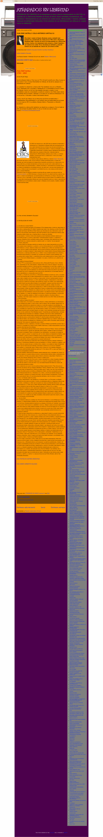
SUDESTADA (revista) (74, 796)
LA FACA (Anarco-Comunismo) (76, 414)
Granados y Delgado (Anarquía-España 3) (77, 235)
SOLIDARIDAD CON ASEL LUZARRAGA (75, 441)
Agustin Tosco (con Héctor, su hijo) (77, 48)
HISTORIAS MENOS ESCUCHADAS (77, 666)
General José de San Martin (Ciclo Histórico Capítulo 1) (77, 301)
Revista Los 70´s (73, 717)
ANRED (71, 490)
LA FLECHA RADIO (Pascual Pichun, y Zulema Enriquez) (78, 433)
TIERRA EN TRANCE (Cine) (75, 411)
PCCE (71, 710)
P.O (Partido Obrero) (74, 566)
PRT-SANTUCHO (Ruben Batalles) (77, 471)
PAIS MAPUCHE (73, 510)
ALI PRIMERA (73, 681)
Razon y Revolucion (50, 56)
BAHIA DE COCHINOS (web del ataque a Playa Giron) (76, 679)
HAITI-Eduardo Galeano (75, 88)
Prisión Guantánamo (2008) (76, 290)
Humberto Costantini (74, 157)
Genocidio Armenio (73, 111)
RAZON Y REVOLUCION (75, 778)
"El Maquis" (72, 269)
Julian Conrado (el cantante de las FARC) (77, 364)
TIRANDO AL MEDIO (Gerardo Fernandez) (76, 645)
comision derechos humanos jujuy (77, 753)
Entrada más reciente (26, 507)
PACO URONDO (73, 788)
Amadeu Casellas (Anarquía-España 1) (78, 239)
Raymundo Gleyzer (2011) (75, 109)
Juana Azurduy (73, 282)
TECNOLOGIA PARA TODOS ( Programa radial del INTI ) (76, 543)
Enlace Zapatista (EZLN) (75, 569)
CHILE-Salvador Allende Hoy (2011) (77, 76)
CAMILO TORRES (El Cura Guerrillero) (75, 674)
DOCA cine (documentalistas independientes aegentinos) (76, 762)
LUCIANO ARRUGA (74, 455)
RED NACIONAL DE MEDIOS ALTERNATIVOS (76, 493)
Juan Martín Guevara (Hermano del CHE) (77, 79)
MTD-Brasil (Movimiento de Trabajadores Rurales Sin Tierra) (77, 339)
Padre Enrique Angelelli (75, 287)
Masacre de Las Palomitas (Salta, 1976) (77, 71)
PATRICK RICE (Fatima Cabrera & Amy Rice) (77, 101)
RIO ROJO (72, 779)
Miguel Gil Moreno (74, 89)
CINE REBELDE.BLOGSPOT (75, 632)
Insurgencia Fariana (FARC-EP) (77, 398)
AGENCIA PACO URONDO (75, 730)
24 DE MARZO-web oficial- (76, 689)
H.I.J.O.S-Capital (73, 486)
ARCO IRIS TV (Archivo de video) (77, 641)
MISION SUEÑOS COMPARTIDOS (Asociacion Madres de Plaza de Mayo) (77, 407)
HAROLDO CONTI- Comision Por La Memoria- (77, 557)
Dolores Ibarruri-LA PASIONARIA (77, 311)
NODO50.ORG (73, 597)
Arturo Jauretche (74, 197)
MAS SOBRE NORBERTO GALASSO (27, 464)
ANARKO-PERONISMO (75, 643)
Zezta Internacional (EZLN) (76, 568)
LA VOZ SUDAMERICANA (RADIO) (77, 653)
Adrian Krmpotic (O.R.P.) (75, 196)
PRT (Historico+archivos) (75, 473)
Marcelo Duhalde (73, 200)
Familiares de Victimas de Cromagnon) (75, 453)
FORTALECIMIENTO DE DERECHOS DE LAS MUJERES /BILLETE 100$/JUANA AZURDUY (77, 700)
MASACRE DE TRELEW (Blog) (76, 565)
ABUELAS (72, 790)
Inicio (43, 507)
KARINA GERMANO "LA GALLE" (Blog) (76, 448)
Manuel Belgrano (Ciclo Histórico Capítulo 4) (77, 293)
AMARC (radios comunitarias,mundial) (74, 782)
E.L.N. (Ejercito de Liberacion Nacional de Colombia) (76, 671)
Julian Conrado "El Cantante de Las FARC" (77, 385)
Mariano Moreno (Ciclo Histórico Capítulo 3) (77, 295)
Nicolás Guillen (73, 244)
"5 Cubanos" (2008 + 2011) (75, 334)
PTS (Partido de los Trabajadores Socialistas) (77, 551)
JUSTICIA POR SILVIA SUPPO (76, 427)
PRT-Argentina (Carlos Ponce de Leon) (77, 467)
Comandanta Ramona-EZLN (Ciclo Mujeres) (77, 221)
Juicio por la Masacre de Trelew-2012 (77, 55)
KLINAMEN (72, 489)
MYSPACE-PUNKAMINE (75, 443)
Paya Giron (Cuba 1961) (75, 266)
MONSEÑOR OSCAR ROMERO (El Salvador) (77, 518)
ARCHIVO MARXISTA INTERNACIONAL (74, 627)
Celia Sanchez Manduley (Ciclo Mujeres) (76, 217)
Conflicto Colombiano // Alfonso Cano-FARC (76, 66)
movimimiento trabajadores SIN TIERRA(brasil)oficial (76, 815)
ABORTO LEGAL (73, 413)
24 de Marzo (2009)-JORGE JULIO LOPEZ (77, 272)
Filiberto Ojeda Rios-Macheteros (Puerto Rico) (77, 147)
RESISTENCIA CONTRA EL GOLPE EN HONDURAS (77, 573)
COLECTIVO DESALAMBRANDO (76, 515)
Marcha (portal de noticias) (76, 360)
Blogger (65, 832)
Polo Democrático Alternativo (76, 386)
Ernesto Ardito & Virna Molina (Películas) (76, 376)
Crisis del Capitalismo (74, 139)
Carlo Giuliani (73, 190)
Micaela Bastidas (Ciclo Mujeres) (77, 219)
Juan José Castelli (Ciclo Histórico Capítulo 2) (77, 298)
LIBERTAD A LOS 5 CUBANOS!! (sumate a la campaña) (76, 805)
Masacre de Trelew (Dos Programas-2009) (75, 213)
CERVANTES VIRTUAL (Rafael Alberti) (76, 538)
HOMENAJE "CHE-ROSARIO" (76, 745)
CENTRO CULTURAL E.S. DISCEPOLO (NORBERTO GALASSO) (77, 732)
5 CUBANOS (72, 803)
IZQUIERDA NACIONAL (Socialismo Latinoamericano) (77, 630)
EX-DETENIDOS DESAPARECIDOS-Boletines (77, 418)
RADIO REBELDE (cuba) (75, 769)
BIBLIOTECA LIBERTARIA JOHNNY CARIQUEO (77, 481)
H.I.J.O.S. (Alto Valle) (74, 499)
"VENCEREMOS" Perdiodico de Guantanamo (76, 725)
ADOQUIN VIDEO (73, 693)
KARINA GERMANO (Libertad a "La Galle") (77, 590)
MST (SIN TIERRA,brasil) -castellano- (76, 817)
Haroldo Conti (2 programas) (76, 204)
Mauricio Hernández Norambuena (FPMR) (77, 129)
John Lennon (72, 341)
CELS (71, 450)
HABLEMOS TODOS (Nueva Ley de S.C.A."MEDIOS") (77, 546)
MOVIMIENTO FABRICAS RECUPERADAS (75, 798)
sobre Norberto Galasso (24, 53)
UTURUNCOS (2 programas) (76, 193)
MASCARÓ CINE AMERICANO (76, 388)
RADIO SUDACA (73, 616)
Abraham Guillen (73, 50)
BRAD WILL (72, 739)
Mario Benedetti (73, 243)
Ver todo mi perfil (72, 355)
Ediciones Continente (74, 571)
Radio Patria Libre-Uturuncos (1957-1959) (76, 45)
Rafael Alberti (73, 194)
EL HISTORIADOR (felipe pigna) (76, 793)
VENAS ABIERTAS (73, 746)
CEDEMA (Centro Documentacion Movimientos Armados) (77, 369)
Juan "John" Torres (74, 169)
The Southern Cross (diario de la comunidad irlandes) (77, 706)
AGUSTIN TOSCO (73, 647)
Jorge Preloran (73, 202)
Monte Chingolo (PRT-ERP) (75, 227)
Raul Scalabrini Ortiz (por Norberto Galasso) (76, 303)
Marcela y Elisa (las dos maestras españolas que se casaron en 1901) (77, 60)
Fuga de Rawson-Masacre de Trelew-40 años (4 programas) (77, 41)
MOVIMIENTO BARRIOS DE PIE (77, 712)
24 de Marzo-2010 (74, 172)
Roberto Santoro (73, 250)
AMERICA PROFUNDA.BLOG (76, 512)
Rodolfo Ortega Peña (74, 246)
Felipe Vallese (73, 261)
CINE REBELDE (73, 633)
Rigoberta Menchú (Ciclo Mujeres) (77, 215)
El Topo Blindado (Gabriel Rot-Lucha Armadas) (78, 755)
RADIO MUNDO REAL (74, 656)
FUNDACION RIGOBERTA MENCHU (77, 520)
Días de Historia (73, 374)
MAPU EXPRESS (73, 507)
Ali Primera (72, 267)
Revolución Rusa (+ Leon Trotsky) (77, 199)
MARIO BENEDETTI (74, 605)
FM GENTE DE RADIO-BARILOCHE (77, 451)
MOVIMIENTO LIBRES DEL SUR (77, 713)
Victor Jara (72, 182)
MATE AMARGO (73, 651)
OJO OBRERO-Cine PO (74, 391)
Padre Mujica (72, 332)
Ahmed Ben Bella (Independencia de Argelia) (77, 52)
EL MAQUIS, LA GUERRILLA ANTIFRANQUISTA (76, 683)
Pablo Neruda (72, 103)
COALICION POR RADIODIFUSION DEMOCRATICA (77, 548)
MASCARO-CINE (73, 637)
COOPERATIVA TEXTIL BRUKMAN (77, 516)
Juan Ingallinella (73, 99)
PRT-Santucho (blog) (74, 469)
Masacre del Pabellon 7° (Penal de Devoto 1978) (77, 33)
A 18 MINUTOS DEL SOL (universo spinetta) (77, 822)
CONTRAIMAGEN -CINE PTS (76, 553)
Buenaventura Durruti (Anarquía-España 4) (77, 232)
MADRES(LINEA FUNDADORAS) (76, 787)
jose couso (72, 819)
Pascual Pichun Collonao (75, 164)
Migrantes (72, 178)
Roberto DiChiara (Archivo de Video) (77, 640)
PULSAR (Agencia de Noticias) (76, 648)
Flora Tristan (73, 167)
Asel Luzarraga (73, 170)
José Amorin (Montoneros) (75, 249)
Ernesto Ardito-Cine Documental (77, 410)
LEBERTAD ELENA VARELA (75, 602)
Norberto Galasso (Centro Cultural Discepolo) (39, 50)
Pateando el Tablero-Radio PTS (76, 393)
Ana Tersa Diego (73, 58)
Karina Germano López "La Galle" (77, 184)
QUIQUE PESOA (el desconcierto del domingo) (77, 767)
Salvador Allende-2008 (75, 280)
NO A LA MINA (73, 669)
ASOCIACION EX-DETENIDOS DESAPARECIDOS (76, 421)
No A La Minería (73, 263)
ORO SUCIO (72, 667)
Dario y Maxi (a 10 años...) (75, 47)
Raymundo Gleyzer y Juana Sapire (77, 188)
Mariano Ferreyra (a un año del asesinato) (77, 81)
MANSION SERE (73, 785)
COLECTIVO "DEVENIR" (74, 697)
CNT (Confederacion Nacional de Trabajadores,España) (76, 592)
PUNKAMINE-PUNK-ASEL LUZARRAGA (75, 445)
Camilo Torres (73, 264)
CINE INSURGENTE (74, 600)
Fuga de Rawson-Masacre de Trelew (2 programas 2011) (78, 69)
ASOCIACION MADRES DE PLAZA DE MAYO (78, 801)
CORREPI (72, 458)
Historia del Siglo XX (74, 378)
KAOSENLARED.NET (74, 587)
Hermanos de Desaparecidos (76, 394)
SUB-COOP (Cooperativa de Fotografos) (76, 465)
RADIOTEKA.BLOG (74, 583)
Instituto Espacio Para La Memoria (77, 424)
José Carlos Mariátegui (75, 173)
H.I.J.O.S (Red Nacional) (75, 487)
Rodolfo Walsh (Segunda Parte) (76, 322)
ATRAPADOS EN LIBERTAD (43, 9)
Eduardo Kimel (73, 158)
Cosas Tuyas (72, 824)
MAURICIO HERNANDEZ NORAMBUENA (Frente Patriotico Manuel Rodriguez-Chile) (77, 526)
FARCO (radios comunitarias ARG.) (77, 784)
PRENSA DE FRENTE (74, 611)
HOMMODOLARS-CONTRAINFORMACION (75, 438)
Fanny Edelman (73, 150)
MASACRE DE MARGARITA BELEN (77, 531)
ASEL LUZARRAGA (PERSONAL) (77, 436)
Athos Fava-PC (73, 86)
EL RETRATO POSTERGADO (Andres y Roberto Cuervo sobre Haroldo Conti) (78, 560)
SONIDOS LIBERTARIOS (75, 495)
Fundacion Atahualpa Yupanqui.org (77, 621)
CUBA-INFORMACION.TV (75, 554)
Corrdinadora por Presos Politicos (77, 496)
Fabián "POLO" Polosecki (75, 258)
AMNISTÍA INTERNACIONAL (76, 722)
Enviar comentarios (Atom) (33, 511)
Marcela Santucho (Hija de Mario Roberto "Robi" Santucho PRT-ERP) (77, 277)
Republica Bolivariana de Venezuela (77, 118)
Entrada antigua (58, 507)
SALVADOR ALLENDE (74, 696)
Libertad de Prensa (74, 316)
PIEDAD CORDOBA (74, 430)
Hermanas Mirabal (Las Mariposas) (78, 75)
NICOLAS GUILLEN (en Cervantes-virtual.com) (77, 609)
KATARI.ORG (72, 476)
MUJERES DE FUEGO (74, 661)
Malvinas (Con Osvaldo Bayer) (76, 325)
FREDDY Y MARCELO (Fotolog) (76, 501)
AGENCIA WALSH (73, 811)
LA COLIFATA (72, 776)
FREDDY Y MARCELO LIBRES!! (76, 513)
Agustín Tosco (72, 256)
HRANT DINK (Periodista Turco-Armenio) (77, 113)
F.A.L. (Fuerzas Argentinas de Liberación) (76, 120)
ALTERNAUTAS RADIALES (75, 694)
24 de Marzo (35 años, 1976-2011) (77, 122)
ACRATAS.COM (73, 502)
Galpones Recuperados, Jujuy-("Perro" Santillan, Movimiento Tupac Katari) (78, 314)
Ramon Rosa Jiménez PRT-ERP (76, 85)
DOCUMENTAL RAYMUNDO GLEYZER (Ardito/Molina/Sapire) (78, 534)
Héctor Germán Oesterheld (76, 83)
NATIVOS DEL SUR (74, 508)
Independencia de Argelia (75, 62)
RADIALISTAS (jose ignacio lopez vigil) (77, 771)
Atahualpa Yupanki (74, 252)
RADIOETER (72, 807)
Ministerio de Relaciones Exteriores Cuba (77, 720)
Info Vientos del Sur (74, 381)
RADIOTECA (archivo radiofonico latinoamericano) (77, 759)
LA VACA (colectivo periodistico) (76, 794)
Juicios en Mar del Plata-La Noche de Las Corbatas (77, 91)
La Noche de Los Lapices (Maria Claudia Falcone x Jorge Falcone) (77, 94)
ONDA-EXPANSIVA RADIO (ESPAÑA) (78, 580)
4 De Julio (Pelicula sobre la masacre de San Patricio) (76, 708)
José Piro (72, 57)
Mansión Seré (73, 328)
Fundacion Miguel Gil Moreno (76, 400)
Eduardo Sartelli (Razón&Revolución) (74, 320)
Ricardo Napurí (73, 116)
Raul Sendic (72, 255)
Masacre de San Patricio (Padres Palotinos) (77, 285)
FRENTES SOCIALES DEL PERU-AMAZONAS (77, 523)
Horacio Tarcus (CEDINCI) (75, 274)
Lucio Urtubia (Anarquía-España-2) (77, 237)
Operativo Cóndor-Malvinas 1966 (77, 162)
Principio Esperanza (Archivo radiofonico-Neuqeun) (76, 396)
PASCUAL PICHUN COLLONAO (76, 435)
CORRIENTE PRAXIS (74, 479)
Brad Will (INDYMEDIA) (75, 305)
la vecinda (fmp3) (73, 749)
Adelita (71, 270)
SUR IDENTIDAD (73, 504)
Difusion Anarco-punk (74, 498)
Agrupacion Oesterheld (75, 586)
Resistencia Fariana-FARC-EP (76, 390)
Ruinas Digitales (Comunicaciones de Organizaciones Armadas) (77, 366)
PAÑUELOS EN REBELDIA (75, 528)
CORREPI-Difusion (74, 457)
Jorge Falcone (73, 362)
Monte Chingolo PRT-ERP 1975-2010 (78, 131)
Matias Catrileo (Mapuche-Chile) (77, 175)
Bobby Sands (72, 323)
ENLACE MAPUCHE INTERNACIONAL (77, 505)
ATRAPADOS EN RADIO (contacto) (77, 350)
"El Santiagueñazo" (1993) (75, 43)
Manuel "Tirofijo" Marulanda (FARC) (78, 309)
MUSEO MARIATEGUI (74, 477)
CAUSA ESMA (73, 423)
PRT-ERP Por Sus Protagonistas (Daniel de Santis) (77, 160)
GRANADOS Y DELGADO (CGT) (76, 577)
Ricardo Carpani (73, 191)
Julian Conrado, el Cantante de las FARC (77, 38)
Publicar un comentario (26, 500)
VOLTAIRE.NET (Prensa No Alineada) (78, 635)
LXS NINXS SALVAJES (74, 483)
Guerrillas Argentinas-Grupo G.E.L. (77, 96)
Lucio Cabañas (73, 115)
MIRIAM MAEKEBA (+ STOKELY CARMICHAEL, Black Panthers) (76, 206)
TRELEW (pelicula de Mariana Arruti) (76, 703)
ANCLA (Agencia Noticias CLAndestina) (75, 809)
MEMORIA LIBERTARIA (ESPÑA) (77, 578)
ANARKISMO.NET (73, 530)
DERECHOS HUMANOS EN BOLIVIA (77, 659)
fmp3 (71, 757)
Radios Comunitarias (74, 326)
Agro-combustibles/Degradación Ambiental (76, 142)
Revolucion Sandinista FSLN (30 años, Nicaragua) (76, 230)
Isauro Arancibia (73, 148)
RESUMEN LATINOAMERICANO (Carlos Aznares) (76, 716)
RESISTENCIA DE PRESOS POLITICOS (75, 728)
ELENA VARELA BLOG (74, 603)
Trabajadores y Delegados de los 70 (78, 73)
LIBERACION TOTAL (74, 484)
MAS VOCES (72, 584)
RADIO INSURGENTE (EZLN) (76, 775)
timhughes (52, 832)
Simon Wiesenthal (73, 179)
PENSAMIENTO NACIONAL (75, 734)
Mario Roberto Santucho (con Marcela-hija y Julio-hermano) (77, 137)
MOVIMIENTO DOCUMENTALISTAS (77, 638)
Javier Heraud (73, 166)
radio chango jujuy (74, 751)
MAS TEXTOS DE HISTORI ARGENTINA (28, 459)
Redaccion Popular (74, 401)
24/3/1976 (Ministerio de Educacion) (77, 474)
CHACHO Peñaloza (74, 134)
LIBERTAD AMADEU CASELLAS (76, 599)
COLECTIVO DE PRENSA (75, 405)
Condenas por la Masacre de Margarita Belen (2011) (76, 105)
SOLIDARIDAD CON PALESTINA (76, 655)
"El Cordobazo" (73, 289)
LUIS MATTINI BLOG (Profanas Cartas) (77, 614)
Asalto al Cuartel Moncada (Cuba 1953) (77, 226)
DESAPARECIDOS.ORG (74, 612)
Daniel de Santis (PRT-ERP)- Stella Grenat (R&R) (78, 307)
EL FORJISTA (72, 736)
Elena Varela (73, 241)
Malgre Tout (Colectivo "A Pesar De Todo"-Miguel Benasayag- (77, 563)
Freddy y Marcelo (73, 176)
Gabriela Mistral (73, 64)
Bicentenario (72, 144)
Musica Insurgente (74, 331)
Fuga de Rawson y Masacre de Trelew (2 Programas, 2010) (76, 152)
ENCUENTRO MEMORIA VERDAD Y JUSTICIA (77, 687)
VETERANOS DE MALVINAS (75, 765)
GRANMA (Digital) (74, 575)
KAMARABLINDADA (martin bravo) (77, 763)
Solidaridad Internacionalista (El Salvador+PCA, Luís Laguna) (77, 155)
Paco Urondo (72, 329)
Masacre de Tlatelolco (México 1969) (78, 253)
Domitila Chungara (74, 259)
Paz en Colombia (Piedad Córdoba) (77, 123)
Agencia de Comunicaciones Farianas (77, 382)
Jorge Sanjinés (73, 223)
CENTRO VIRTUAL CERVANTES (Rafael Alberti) (76, 540)
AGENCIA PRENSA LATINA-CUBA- (77, 658)
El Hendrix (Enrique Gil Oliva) (76, 535)
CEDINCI (71, 691)
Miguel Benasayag (74, 211)
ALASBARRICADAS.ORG (75, 594)
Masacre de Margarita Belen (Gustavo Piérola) (76, 186)
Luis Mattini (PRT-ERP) (75, 336)
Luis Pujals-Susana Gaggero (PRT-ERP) (77, 35)
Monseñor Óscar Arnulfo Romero (77, 181)
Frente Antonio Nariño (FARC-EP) (77, 403)
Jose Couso (72, 343)
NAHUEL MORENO (74, 622)
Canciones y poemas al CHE (75, 606)
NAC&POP (72, 581)
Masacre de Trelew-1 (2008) (76, 283)
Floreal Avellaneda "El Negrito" (77, 140)
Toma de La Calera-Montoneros (77, 98)
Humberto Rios (73, 107)
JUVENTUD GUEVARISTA (75, 742)
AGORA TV (72, 740)
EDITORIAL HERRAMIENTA (76, 426)
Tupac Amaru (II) (73, 209)
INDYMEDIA (72, 737)
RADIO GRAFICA (73, 773)
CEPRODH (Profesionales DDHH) (77, 463)
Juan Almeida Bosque (74, 208)
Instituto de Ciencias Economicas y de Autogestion (78, 372)
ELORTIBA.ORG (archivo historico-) (77, 791)
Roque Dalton (72, 279)
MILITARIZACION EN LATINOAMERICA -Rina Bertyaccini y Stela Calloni (77, 126)
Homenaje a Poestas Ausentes (76, 619)
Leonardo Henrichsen (74, 318)
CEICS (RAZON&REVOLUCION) (76, 743)
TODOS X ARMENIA (74, 416)
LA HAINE (72, 596)
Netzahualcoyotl (73, 133)
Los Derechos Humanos (74, 618)
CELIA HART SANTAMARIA (75, 429)
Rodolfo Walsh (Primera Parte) (77, 337)
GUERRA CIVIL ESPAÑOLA (75, 685)
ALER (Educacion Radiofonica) (76, 650)
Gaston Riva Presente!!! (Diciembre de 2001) (77, 345)
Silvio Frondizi (73, 247)
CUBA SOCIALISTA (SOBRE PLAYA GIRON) (77, 677)
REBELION (72, 748)
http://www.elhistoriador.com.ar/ (30, 110)
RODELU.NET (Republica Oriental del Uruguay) (78, 625)
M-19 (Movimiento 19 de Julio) (76, 379)
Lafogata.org (72, 813)
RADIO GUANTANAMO (74, 723)
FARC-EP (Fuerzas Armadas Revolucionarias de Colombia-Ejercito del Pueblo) (76, 663)
